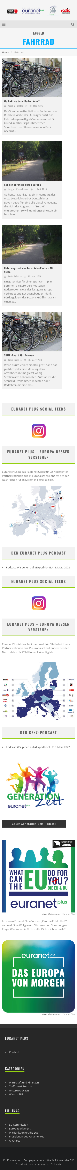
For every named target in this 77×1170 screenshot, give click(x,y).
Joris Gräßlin (15, 276)
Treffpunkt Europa (20, 1086)
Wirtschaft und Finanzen (24, 1082)
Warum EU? (16, 1094)
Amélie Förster (15, 105)
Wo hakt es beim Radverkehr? (22, 101)
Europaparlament (20, 1128)
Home (5, 52)
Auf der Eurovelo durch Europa (22, 184)
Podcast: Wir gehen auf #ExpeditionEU (29, 567)
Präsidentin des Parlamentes (26, 1136)
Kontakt (14, 1052)
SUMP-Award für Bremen (19, 355)
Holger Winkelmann (18, 189)
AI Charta (14, 1140)
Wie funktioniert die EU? (23, 1132)
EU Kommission (18, 1124)
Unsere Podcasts (19, 1090)
